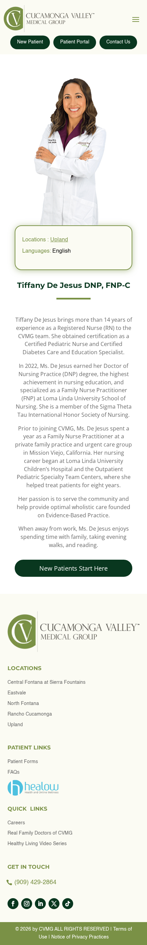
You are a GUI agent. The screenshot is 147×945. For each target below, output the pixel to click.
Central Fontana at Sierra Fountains (46, 682)
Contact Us (118, 42)
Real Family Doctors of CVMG (40, 833)
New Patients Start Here (73, 568)
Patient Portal (74, 42)
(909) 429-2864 (35, 882)
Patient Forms (23, 761)
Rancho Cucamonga (30, 714)
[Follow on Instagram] (26, 903)
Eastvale (17, 693)
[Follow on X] (54, 903)
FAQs (13, 772)
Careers (16, 823)
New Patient (30, 42)
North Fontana (23, 703)
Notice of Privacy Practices (80, 937)
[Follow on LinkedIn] (40, 903)
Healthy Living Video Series (37, 843)
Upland (59, 240)
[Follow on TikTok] (67, 903)
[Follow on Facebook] (13, 903)
